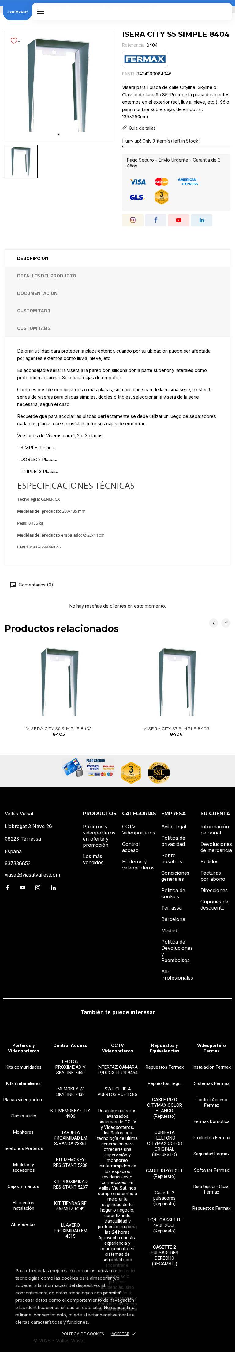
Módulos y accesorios (23, 1167)
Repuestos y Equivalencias (164, 1048)
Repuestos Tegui (164, 1083)
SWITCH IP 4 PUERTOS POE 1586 (117, 1091)
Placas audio (23, 1116)
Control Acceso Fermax (211, 1102)
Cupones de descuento (214, 905)
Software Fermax (211, 1170)
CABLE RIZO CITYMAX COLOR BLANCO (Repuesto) (164, 1108)
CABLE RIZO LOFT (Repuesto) (164, 1173)
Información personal (214, 829)
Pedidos (209, 861)
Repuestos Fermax (165, 1067)
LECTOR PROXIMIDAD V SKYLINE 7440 (70, 1067)
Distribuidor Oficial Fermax (211, 1189)
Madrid (169, 930)
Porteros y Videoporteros (23, 1048)
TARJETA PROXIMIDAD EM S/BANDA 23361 (70, 1138)
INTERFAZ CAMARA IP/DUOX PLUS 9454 (117, 1069)
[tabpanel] (59, 86)
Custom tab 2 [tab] (34, 328)
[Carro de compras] (223, 11)
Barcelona (173, 919)
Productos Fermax (211, 1137)
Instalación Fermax (211, 1067)
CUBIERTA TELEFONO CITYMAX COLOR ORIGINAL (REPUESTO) (164, 1143)
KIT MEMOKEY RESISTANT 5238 (70, 1162)
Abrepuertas (23, 1224)
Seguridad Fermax (211, 1154)
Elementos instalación (23, 1205)
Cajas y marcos (23, 1186)
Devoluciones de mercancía (216, 847)
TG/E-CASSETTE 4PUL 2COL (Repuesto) (164, 1225)
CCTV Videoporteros (138, 829)
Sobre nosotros (171, 858)
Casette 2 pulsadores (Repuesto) (164, 1198)
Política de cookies (173, 893)
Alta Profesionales (177, 974)
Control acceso (131, 847)
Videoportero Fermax (211, 1048)
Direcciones (214, 890)
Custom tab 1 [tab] (33, 310)
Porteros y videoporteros (138, 864)
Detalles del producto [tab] (46, 275)
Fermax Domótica (211, 1121)
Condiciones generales (175, 876)
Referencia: (133, 45)
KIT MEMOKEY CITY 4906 (70, 1113)
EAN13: (128, 73)
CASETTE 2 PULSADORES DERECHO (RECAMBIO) (164, 1255)
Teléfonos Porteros (23, 1148)
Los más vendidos (93, 859)
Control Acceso (70, 1045)
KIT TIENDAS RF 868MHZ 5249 (70, 1206)
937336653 (18, 863)
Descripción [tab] (32, 258)
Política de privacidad (173, 841)
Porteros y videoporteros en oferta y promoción (99, 835)
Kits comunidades (24, 1067)
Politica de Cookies (83, 1333)
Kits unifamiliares (23, 1083)
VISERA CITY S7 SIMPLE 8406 (176, 731)
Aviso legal (173, 826)
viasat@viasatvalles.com (32, 875)
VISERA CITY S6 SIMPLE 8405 (58, 731)
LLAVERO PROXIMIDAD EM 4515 (70, 1230)
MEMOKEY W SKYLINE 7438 (70, 1091)
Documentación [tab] (37, 293)
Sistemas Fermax (211, 1083)
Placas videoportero (23, 1099)
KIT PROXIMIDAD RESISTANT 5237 (70, 1184)
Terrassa (171, 908)
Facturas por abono (212, 876)
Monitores (23, 1132)
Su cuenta (215, 813)
